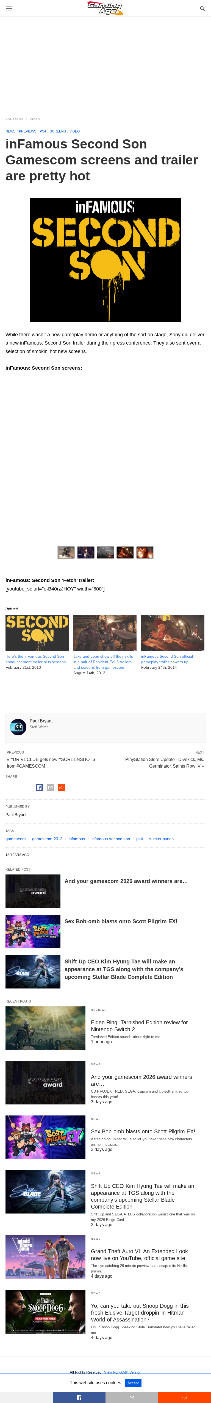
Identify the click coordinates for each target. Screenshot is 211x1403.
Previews (27, 131)
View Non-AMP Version (122, 1372)
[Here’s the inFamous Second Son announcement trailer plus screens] (37, 649)
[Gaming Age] (105, 8)
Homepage (14, 119)
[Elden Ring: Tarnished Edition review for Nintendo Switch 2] (45, 1028)
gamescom (15, 838)
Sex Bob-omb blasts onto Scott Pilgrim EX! (121, 921)
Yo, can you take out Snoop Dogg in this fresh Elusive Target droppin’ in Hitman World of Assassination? (140, 1313)
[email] (132, 1397)
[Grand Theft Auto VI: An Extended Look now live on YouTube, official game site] (45, 1257)
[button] (105, 260)
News (10, 131)
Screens (58, 131)
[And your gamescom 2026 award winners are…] (32, 891)
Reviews (99, 1009)
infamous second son (110, 838)
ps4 (139, 838)
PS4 (43, 131)
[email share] (50, 787)
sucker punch (161, 838)
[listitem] (66, 552)
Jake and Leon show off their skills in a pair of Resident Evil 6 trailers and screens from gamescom (103, 662)
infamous (77, 838)
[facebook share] (39, 787)
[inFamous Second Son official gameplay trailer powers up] (172, 649)
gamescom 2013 (47, 838)
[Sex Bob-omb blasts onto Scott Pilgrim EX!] (32, 931)
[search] (202, 8)
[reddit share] (61, 787)
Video (35, 119)
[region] (105, 64)
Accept (133, 1383)
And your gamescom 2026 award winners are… (126, 881)
